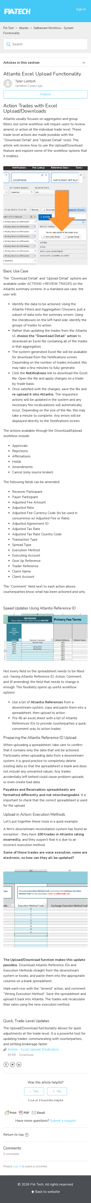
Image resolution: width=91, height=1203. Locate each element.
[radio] (34, 1091)
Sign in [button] (81, 9)
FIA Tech (8, 28)
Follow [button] (45, 94)
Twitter (12, 1064)
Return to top (13, 1134)
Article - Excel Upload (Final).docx (33, 1049)
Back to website (47, 1192)
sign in (17, 1166)
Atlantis (24, 28)
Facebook (6, 1064)
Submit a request (63, 1120)
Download (26, 1055)
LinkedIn (19, 1064)
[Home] (17, 11)
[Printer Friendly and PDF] (24, 1112)
